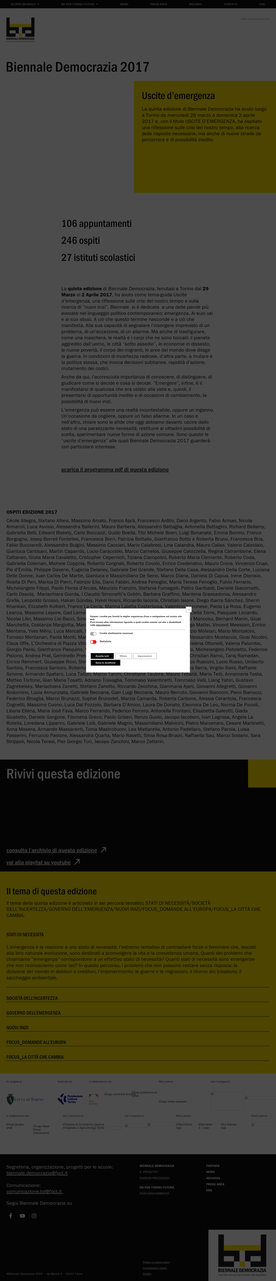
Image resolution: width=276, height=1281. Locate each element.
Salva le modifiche (105, 662)
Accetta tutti (102, 656)
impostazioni (103, 625)
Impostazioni (145, 656)
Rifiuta (123, 656)
